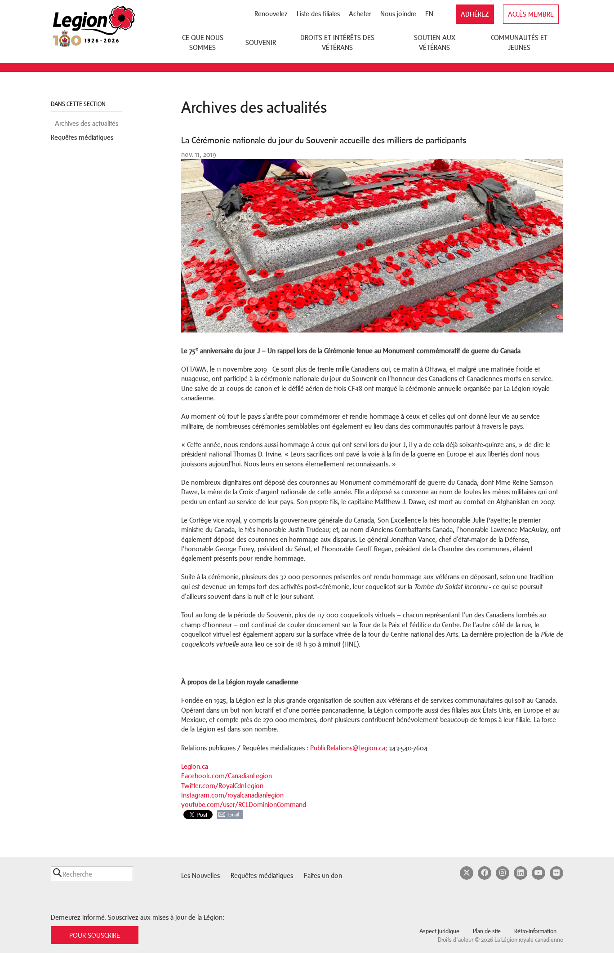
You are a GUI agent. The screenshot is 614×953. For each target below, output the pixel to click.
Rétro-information (535, 931)
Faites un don (323, 875)
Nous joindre (398, 14)
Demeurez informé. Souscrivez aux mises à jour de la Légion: (137, 917)
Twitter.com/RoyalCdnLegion (222, 785)
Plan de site (487, 931)
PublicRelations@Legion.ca (347, 748)
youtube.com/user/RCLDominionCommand (243, 804)
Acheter (360, 14)
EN (429, 14)
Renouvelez (271, 14)
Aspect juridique (439, 931)
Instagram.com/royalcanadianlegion (232, 795)
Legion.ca (194, 766)
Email (233, 814)
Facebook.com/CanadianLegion (226, 776)
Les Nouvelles (200, 875)
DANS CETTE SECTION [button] (79, 104)
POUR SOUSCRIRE (94, 935)
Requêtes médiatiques (82, 137)
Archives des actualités (86, 123)
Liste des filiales (318, 14)
